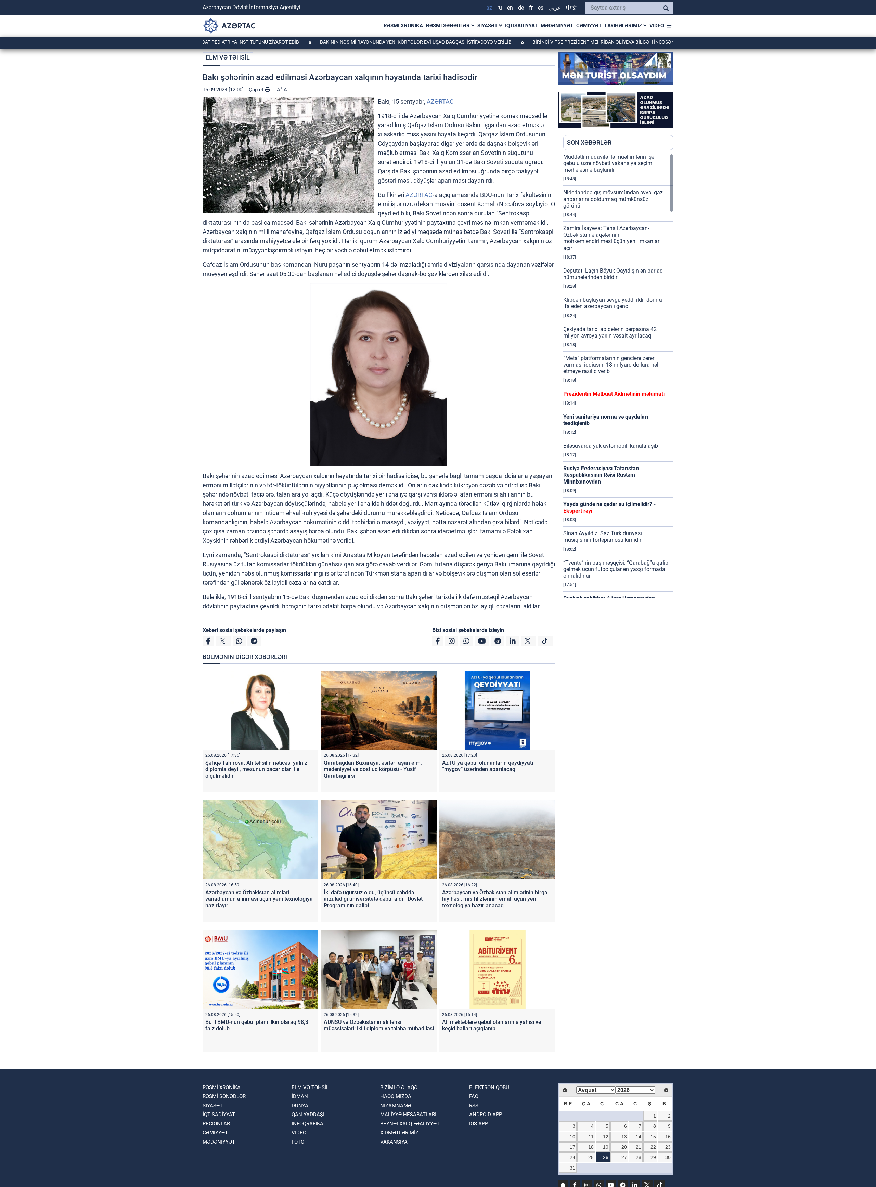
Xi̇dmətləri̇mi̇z (399, 1133)
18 (591, 1147)
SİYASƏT (488, 26)
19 (605, 1147)
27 (624, 1157)
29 (653, 1157)
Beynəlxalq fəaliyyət (410, 1124)
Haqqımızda (395, 1096)
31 (572, 1168)
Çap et (257, 90)
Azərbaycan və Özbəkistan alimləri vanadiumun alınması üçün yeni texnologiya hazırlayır (259, 899)
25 (591, 1157)
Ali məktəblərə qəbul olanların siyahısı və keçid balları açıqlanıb (491, 1025)
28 (638, 1157)
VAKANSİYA (394, 1142)
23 (668, 1147)
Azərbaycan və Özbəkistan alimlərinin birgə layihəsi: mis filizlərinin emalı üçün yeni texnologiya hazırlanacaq (494, 899)
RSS (473, 1106)
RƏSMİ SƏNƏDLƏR (448, 26)
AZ (489, 7)
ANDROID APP (485, 1114)
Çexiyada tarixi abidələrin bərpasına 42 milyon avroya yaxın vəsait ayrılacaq (610, 332)
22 (653, 1147)
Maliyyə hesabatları (408, 1114)
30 (668, 1157)
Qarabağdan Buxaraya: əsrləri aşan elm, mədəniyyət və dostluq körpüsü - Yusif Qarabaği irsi (373, 769)
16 (668, 1136)
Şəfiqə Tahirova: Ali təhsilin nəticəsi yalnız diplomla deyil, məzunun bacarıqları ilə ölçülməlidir (256, 769)
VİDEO (656, 26)
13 (624, 1136)
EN (510, 7)
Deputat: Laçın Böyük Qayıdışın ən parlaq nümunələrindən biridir (613, 273)
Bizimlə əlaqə (398, 1087)
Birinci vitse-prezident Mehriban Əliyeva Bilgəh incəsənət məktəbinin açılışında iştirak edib (596, 42)
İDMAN (300, 1096)
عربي (555, 7)
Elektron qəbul (490, 1087)
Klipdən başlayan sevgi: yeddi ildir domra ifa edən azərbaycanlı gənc (612, 302)
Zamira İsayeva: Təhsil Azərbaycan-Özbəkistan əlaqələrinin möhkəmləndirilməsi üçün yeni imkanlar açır (611, 238)
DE (521, 7)
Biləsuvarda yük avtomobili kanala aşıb (610, 446)
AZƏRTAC (440, 101)
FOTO (298, 1142)
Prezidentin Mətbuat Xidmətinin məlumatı (614, 394)
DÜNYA (300, 1106)
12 (605, 1136)
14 (638, 1136)
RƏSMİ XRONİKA (403, 26)
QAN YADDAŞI (308, 1114)
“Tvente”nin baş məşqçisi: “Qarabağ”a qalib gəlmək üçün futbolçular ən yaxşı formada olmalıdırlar (615, 569)
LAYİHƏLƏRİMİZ (624, 26)
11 (591, 1136)
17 (572, 1147)
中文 (571, 7)
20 (624, 1147)
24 (572, 1157)
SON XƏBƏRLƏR (589, 142)
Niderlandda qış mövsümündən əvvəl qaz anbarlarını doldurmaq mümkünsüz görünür (613, 199)
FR (531, 7)
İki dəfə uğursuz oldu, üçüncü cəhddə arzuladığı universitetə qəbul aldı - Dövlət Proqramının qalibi (373, 899)
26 (605, 1157)
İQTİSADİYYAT (521, 26)
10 (572, 1136)
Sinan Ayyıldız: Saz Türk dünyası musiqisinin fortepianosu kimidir (602, 536)
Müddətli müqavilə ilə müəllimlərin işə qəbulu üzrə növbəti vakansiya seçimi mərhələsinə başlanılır (608, 163)
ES (540, 7)
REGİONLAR (216, 1124)
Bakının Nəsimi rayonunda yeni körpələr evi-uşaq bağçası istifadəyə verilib (362, 42)
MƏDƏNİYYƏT (557, 26)
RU (499, 7)
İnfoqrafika (307, 1124)
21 (638, 1147)
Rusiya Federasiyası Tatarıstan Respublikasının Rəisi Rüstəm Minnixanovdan (601, 475)
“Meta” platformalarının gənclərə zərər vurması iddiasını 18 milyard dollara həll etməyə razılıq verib (611, 364)
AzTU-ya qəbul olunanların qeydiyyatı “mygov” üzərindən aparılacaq (487, 766)
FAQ (473, 1096)
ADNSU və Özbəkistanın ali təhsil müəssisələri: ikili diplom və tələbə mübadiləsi (379, 1025)
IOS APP (478, 1124)
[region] (618, 376)
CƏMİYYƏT (589, 26)
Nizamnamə (395, 1106)
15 (653, 1136)
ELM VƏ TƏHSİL (228, 57)
